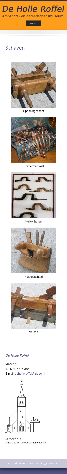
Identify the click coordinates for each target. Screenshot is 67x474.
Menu (33, 23)
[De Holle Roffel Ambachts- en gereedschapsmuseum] (33, 10)
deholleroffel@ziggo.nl (30, 373)
